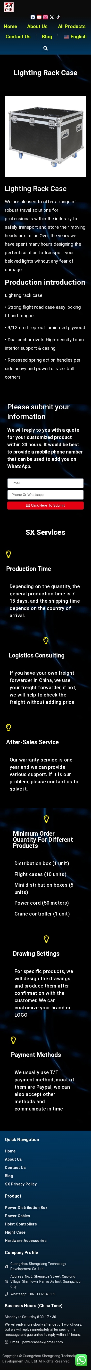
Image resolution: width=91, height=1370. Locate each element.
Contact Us (18, 37)
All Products (72, 26)
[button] (45, 48)
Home (10, 26)
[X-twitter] (52, 17)
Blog (47, 37)
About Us (37, 26)
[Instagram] (45, 17)
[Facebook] (33, 17)
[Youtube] (39, 17)
